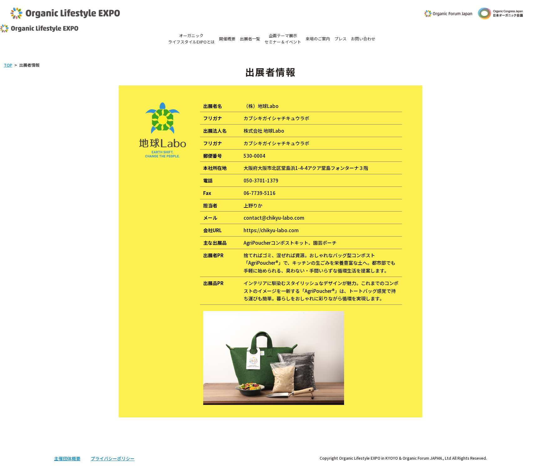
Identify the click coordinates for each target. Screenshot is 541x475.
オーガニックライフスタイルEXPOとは (191, 39)
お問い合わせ (363, 39)
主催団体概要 (67, 458)
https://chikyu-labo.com (271, 230)
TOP (8, 65)
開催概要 (227, 39)
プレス (340, 39)
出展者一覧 (250, 39)
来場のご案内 (318, 39)
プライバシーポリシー (113, 458)
